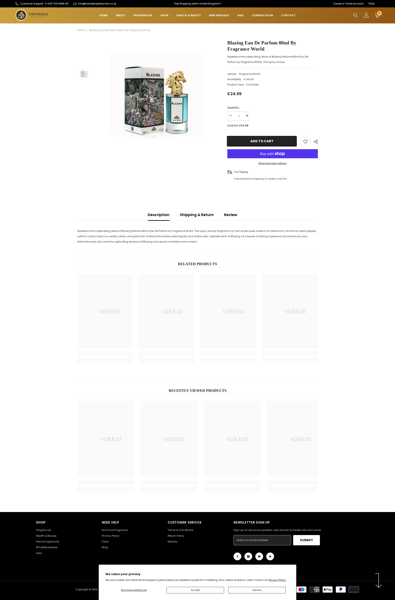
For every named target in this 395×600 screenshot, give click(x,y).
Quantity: (233, 107)
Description (159, 214)
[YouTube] (259, 556)
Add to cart (262, 141)
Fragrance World (249, 74)
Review (230, 214)
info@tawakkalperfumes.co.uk (97, 3)
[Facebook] (237, 556)
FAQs (371, 3)
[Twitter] (270, 556)
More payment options (273, 163)
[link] (105, 353)
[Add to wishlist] (305, 141)
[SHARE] (314, 142)
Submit (306, 540)
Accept (195, 590)
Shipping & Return (197, 214)
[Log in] (366, 15)
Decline (256, 590)
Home (81, 30)
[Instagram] (248, 556)
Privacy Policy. (277, 580)
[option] (156, 98)
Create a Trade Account (348, 3)
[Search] (355, 15)
